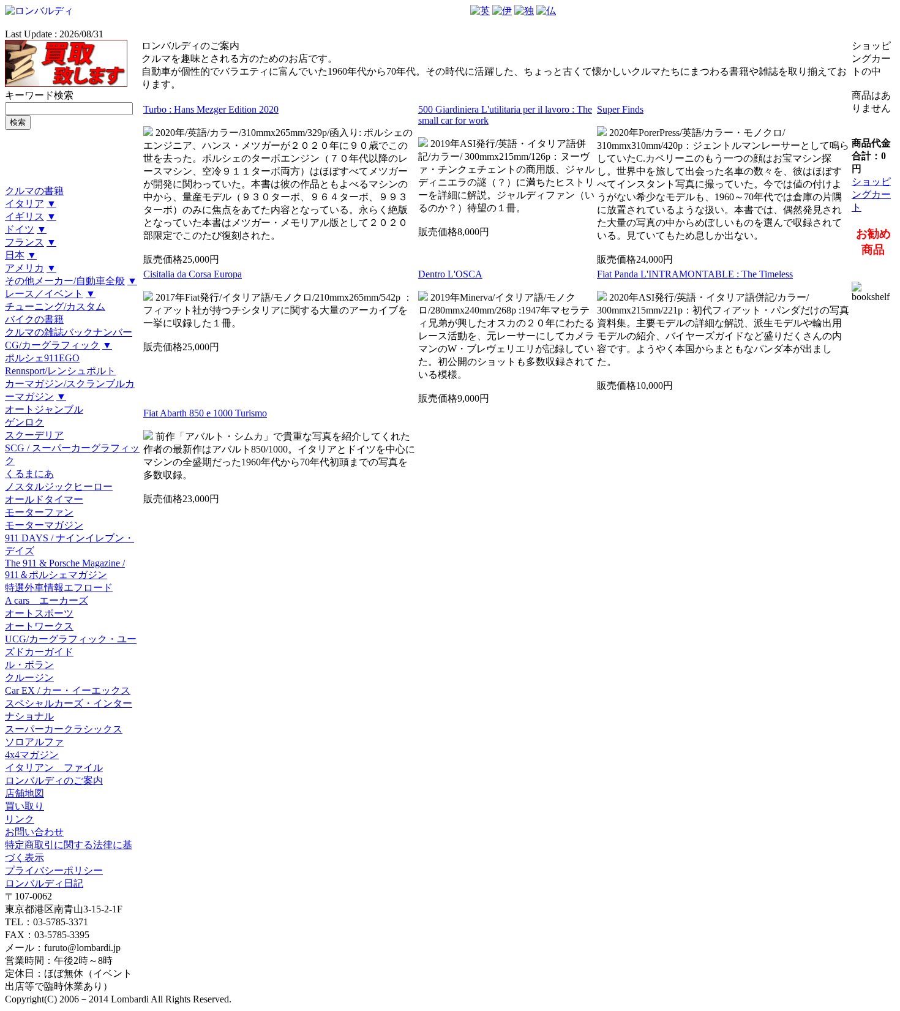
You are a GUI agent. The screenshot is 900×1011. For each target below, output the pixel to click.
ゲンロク (24, 422)
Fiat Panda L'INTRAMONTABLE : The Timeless (695, 274)
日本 (14, 255)
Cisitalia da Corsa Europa (192, 274)
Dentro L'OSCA (450, 274)
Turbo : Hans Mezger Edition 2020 (211, 109)
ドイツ (19, 229)
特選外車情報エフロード (59, 587)
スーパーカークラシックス (63, 729)
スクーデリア (34, 435)
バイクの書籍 (34, 319)
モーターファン (39, 512)
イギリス (24, 216)
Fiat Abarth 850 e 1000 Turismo (205, 413)
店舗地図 (24, 793)
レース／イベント (44, 293)
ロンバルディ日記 (44, 883)
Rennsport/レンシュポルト (60, 371)
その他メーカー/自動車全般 (65, 281)
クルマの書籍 (34, 191)
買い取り (24, 806)
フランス (24, 242)
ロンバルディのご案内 (54, 780)
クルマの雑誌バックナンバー (68, 332)
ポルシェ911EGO (42, 358)
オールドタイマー (44, 499)
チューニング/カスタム (55, 306)
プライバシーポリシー (54, 870)
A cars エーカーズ (46, 600)
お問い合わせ (34, 832)
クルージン (29, 677)
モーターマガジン (44, 525)
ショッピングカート (871, 194)
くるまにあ (29, 473)
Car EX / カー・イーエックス (67, 690)
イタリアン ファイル (54, 767)
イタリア (24, 203)
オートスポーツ (39, 613)
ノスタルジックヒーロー (59, 486)
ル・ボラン (29, 665)
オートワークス (39, 626)
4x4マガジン (32, 755)
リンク (19, 819)
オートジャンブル (44, 409)
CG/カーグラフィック (52, 345)
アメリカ (24, 268)
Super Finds (620, 109)
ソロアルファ (34, 742)
